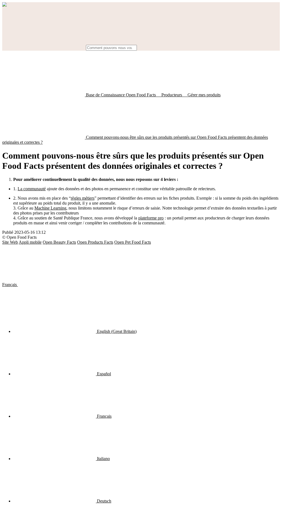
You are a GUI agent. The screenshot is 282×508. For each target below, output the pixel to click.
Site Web (10, 242)
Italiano (103, 458)
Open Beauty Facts (59, 242)
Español (103, 373)
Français (10, 284)
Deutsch (103, 501)
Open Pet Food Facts (132, 242)
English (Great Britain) (116, 331)
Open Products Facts (95, 242)
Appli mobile (30, 242)
